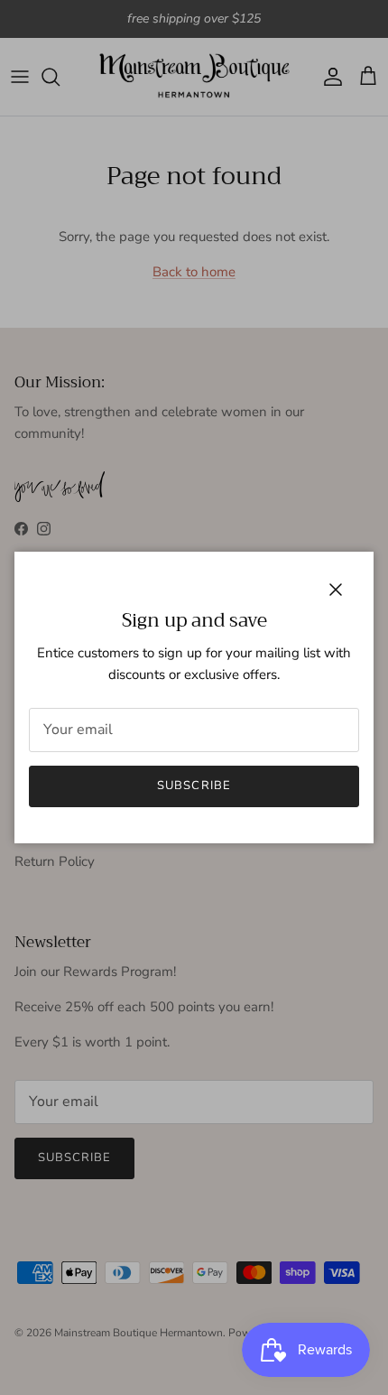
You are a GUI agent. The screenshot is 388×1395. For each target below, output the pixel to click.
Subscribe (193, 785)
